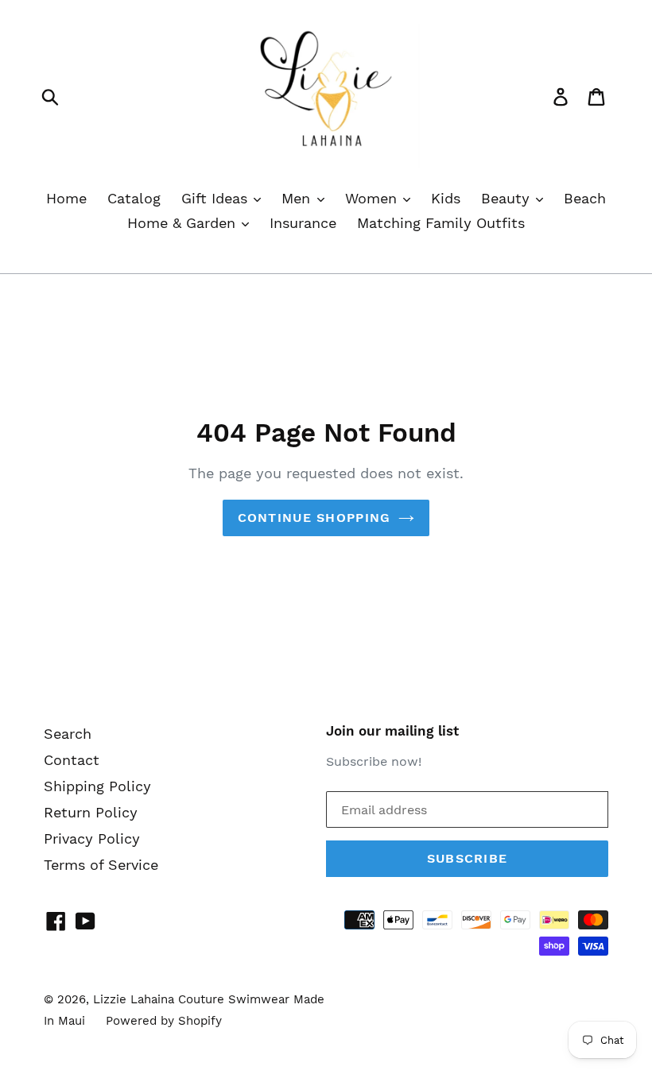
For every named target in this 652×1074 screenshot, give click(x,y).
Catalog (134, 198)
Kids (445, 198)
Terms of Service (101, 864)
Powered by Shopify (164, 1021)
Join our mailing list (392, 731)
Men (298, 198)
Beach (585, 198)
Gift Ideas (216, 198)
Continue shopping (314, 517)
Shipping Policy (97, 786)
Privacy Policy (92, 838)
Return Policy (91, 812)
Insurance (303, 222)
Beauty (507, 198)
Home (66, 198)
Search (67, 733)
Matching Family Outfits (441, 222)
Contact (71, 759)
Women (373, 198)
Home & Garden (183, 222)
